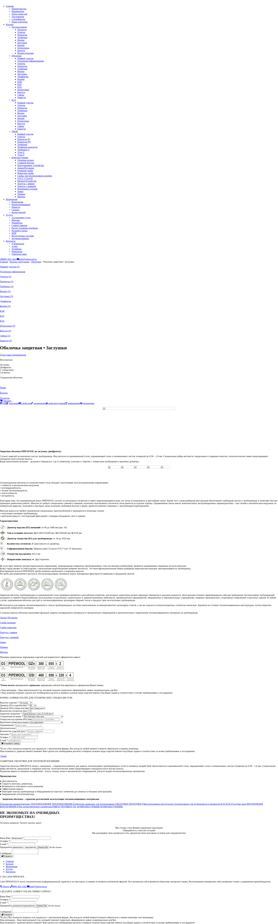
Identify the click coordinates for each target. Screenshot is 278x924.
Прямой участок (25, 58)
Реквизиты (17, 251)
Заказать (7, 401)
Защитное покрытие (11, 713)
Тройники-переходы (27, 147)
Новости (16, 207)
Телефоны (17, 249)
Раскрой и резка (19, 230)
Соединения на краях (11, 716)
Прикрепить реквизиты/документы (17, 905)
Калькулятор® (19, 212)
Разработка (17, 223)
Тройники (22, 37)
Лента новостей (19, 14)
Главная (10, 6)
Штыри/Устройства (26, 181)
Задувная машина (20, 238)
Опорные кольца (25, 160)
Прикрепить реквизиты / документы (18, 847)
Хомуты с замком (25, 183)
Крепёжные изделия (27, 189)
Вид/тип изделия (9, 702)
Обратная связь (19, 254)
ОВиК (15, 131)
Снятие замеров (19, 225)
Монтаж (16, 220)
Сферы (20, 95)
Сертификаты (18, 19)
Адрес (15, 246)
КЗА (19, 87)
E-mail (4, 740)
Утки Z (20, 152)
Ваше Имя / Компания (12, 838)
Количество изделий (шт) (13, 731)
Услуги (9, 215)
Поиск (5, 886)
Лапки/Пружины (25, 168)
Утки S (20, 155)
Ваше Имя (6, 896)
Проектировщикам (21, 204)
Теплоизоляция (19, 27)
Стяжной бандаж (25, 163)
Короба (20, 45)
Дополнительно (8, 728)
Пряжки (21, 194)
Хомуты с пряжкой (26, 186)
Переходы (22, 35)
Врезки (20, 40)
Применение (18, 11)
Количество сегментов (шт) (14, 711)
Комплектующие (20, 157)
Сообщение (5, 853)
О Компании (18, 243)
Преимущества (19, 9)
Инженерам (11, 199)
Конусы (21, 50)
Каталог (10, 24)
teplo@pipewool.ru (28, 259)
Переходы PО (24, 142)
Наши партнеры (20, 22)
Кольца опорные (25, 53)
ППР (14, 233)
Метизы (21, 196)
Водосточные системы (23, 236)
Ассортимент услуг (21, 217)
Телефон (5, 737)
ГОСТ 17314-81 (25, 178)
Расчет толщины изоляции (25, 228)
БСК (14, 100)
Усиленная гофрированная (30, 61)
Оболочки (17, 56)
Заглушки (22, 42)
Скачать (15, 210)
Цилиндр (21, 29)
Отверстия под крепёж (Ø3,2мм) (16, 719)
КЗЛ (19, 84)
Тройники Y (23, 149)
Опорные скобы (25, 170)
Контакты (10, 241)
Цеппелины (23, 48)
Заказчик (5, 734)
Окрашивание (7, 725)
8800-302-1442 (8, 259)
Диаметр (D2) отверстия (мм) (14, 708)
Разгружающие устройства (30, 165)
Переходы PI (23, 139)
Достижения (18, 16)
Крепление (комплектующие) (15, 722)
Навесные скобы (25, 173)
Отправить (7, 856)
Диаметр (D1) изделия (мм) (14, 705)
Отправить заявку (11, 743)
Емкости (21, 97)
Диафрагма (22, 76)
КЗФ (19, 82)
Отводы (21, 32)
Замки (20, 191)
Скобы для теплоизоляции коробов (34, 176)
